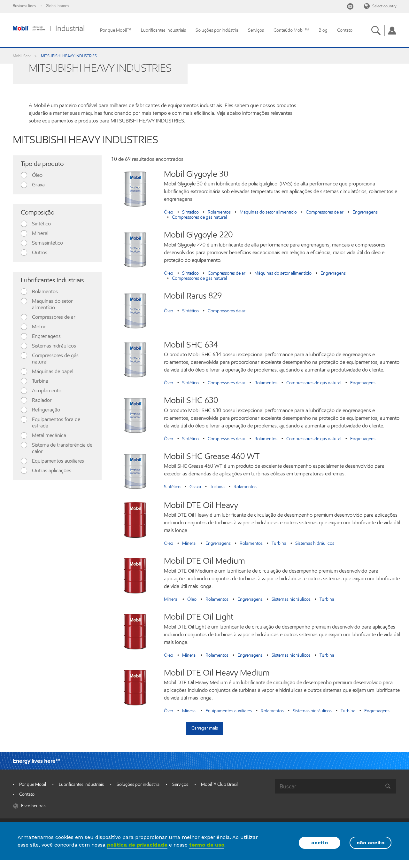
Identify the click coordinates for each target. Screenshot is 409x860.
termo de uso (206, 845)
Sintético (41, 224)
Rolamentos (45, 291)
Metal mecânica (49, 435)
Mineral (40, 233)
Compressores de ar (53, 317)
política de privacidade (137, 845)
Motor (39, 327)
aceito (319, 843)
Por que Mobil (32, 784)
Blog (323, 30)
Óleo (37, 175)
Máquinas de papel (52, 371)
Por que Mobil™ (115, 30)
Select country (383, 6)
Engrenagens (46, 336)
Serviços (256, 30)
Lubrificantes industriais (163, 30)
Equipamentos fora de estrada (56, 422)
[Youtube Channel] (350, 6)
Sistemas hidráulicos (54, 346)
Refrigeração (46, 410)
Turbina (40, 381)
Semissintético (47, 243)
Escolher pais (33, 806)
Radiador (42, 400)
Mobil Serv (21, 55)
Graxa (38, 185)
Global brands (57, 5)
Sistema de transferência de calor (62, 448)
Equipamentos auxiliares (58, 461)
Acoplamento (46, 390)
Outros (39, 252)
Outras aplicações (51, 470)
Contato (344, 30)
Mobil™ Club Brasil (219, 784)
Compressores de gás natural (55, 358)
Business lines (24, 5)
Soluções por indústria (217, 30)
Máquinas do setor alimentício (52, 304)
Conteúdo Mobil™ (291, 30)
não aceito (370, 843)
